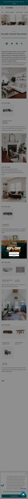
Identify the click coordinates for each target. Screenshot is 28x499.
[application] (23, 494)
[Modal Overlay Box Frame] (14, 249)
